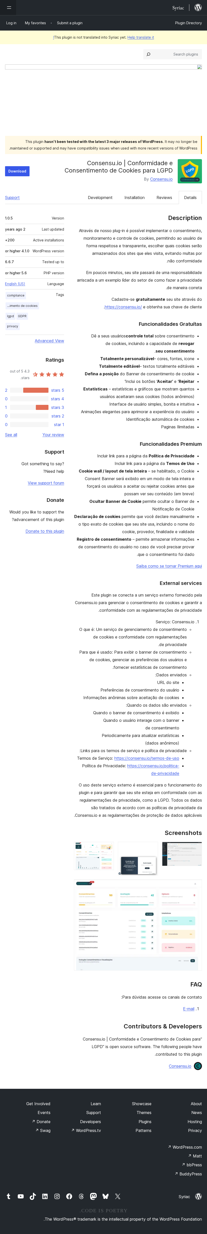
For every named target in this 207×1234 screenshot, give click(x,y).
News (196, 1112)
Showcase (141, 1103)
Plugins (145, 1121)
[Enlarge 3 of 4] (107, 848)
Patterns (143, 1130)
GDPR (22, 316)
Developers (90, 1121)
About (196, 1103)
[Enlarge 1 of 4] (195, 848)
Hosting (195, 1121)
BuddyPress (188, 1173)
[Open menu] (8, 7)
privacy (12, 326)
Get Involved (38, 1103)
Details (190, 197)
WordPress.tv (86, 1130)
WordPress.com (185, 1147)
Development (100, 197)
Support (12, 197)
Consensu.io (161, 179)
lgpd (10, 316)
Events (44, 1112)
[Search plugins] (148, 54)
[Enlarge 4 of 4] (195, 886)
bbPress (192, 1164)
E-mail (188, 1008)
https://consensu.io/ (123, 306)
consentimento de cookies (22, 306)
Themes (144, 1112)
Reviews (164, 197)
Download (17, 171)
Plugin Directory (188, 23)
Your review (53, 434)
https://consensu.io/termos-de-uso (146, 758)
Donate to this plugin (44, 531)
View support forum (46, 482)
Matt (195, 1155)
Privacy (195, 1130)
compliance (15, 295)
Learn (96, 1103)
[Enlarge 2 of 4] (151, 848)
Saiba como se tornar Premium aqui (169, 566)
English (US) (15, 284)
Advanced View (49, 340)
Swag (42, 1130)
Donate (41, 1121)
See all (11, 434)
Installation (134, 197)
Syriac (184, 1196)
